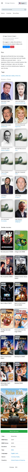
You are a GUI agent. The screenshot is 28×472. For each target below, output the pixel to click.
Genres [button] (3, 13)
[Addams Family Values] (21, 265)
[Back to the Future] (7, 345)
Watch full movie (14, 431)
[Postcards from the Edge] (21, 318)
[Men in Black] (7, 291)
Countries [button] (8, 13)
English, (13, 453)
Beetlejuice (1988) (20, 356)
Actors (3, 79)
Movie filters (16, 13)
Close (12, 46)
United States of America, (18, 460)
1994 (12, 450)
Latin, (16, 453)
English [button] (23, 3)
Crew (9, 79)
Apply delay (6, 46)
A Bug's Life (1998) (20, 252)
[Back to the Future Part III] (21, 291)
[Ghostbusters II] (7, 240)
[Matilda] (21, 371)
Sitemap (11, 467)
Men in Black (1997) (6, 303)
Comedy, (13, 457)
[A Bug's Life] (21, 240)
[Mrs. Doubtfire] (7, 265)
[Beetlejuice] (21, 345)
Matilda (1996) (19, 383)
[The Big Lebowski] (7, 318)
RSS (16, 467)
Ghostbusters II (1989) (7, 252)
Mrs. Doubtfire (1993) (7, 276)
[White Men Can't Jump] (7, 371)
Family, (18, 457)
